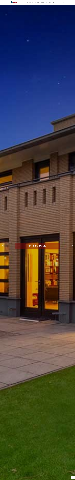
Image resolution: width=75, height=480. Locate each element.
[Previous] (2, 245)
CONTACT (54, 2)
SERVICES (31, 2)
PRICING (42, 2)
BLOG (47, 2)
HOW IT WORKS (37, 2)
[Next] (73, 245)
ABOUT (50, 2)
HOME (27, 2)
